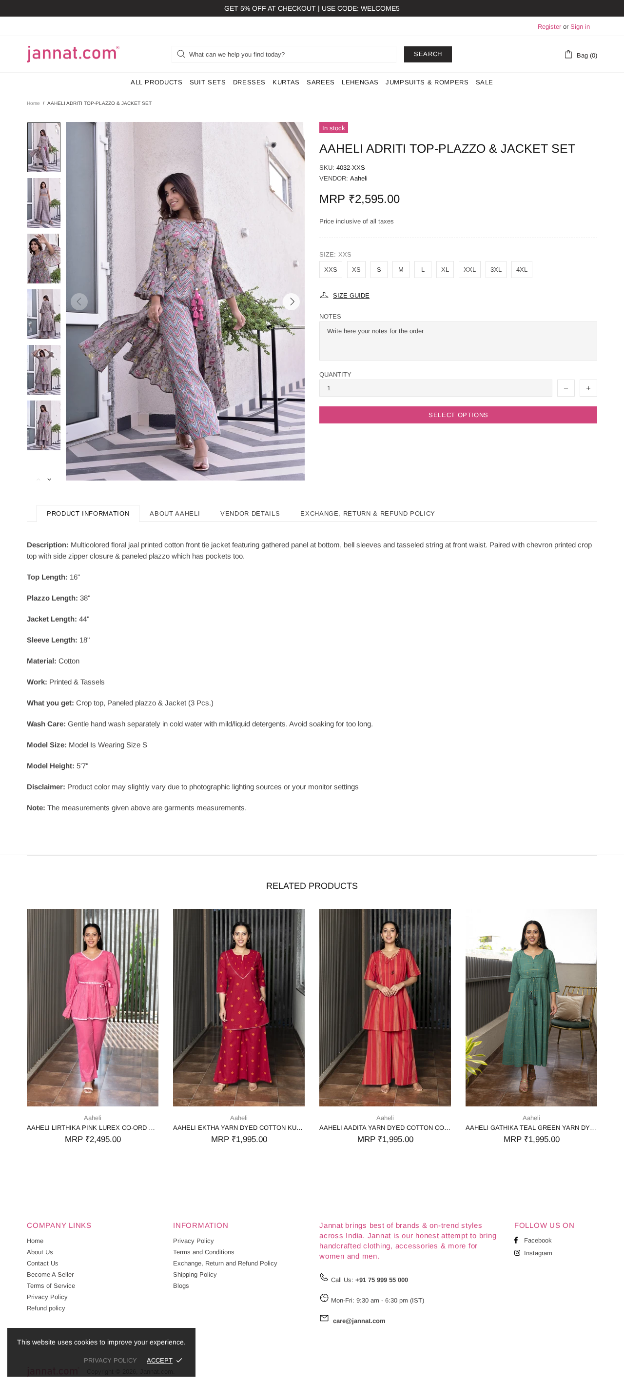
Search (428, 54)
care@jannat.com (359, 1320)
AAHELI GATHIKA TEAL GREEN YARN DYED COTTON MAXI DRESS (531, 1127)
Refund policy (46, 1308)
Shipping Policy (195, 1274)
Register (549, 26)
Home (33, 103)
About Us (40, 1252)
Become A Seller (50, 1274)
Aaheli (359, 178)
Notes (330, 316)
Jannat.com (73, 54)
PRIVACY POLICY (110, 1360)
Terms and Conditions (203, 1252)
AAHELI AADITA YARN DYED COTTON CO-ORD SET (385, 1127)
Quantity (335, 374)
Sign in (580, 26)
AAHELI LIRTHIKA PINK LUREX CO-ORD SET (92, 1127)
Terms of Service (51, 1285)
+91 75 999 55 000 (381, 1280)
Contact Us (42, 1263)
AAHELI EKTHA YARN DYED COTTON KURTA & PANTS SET (239, 1127)
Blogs (181, 1285)
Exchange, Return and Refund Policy (225, 1263)
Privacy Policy (47, 1297)
